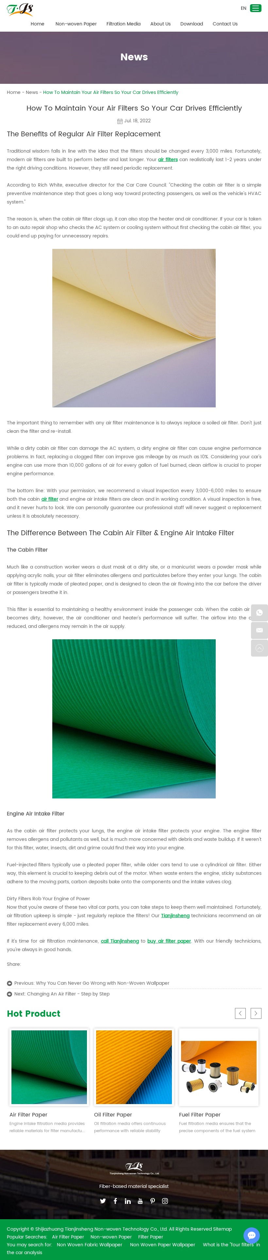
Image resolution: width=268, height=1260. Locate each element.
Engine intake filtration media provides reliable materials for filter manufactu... (47, 1127)
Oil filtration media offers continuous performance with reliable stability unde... (130, 1128)
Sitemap (222, 1229)
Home (37, 24)
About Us (160, 24)
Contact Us (225, 24)
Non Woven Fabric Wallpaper (90, 1245)
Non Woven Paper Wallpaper (163, 1245)
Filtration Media (124, 24)
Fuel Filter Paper (200, 1115)
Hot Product (33, 1014)
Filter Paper (150, 1237)
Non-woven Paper (76, 24)
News (32, 92)
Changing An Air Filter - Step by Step (68, 994)
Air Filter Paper (28, 1115)
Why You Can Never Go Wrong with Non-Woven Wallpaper (102, 983)
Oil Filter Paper (113, 1115)
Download (191, 24)
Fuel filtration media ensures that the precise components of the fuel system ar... (217, 1128)
